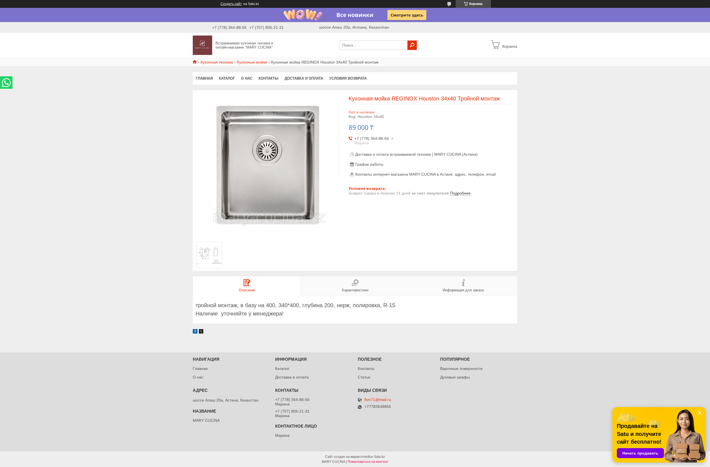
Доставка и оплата (304, 78)
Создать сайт (231, 4)
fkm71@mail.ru (377, 400)
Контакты (268, 78)
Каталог (227, 78)
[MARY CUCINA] (202, 45)
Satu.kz (379, 457)
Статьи (364, 377)
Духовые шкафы (455, 377)
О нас (246, 78)
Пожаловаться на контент (368, 462)
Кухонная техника (217, 62)
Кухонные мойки (252, 62)
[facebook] (195, 332)
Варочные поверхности (461, 368)
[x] (201, 332)
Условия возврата (348, 78)
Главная (204, 78)
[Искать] (412, 45)
